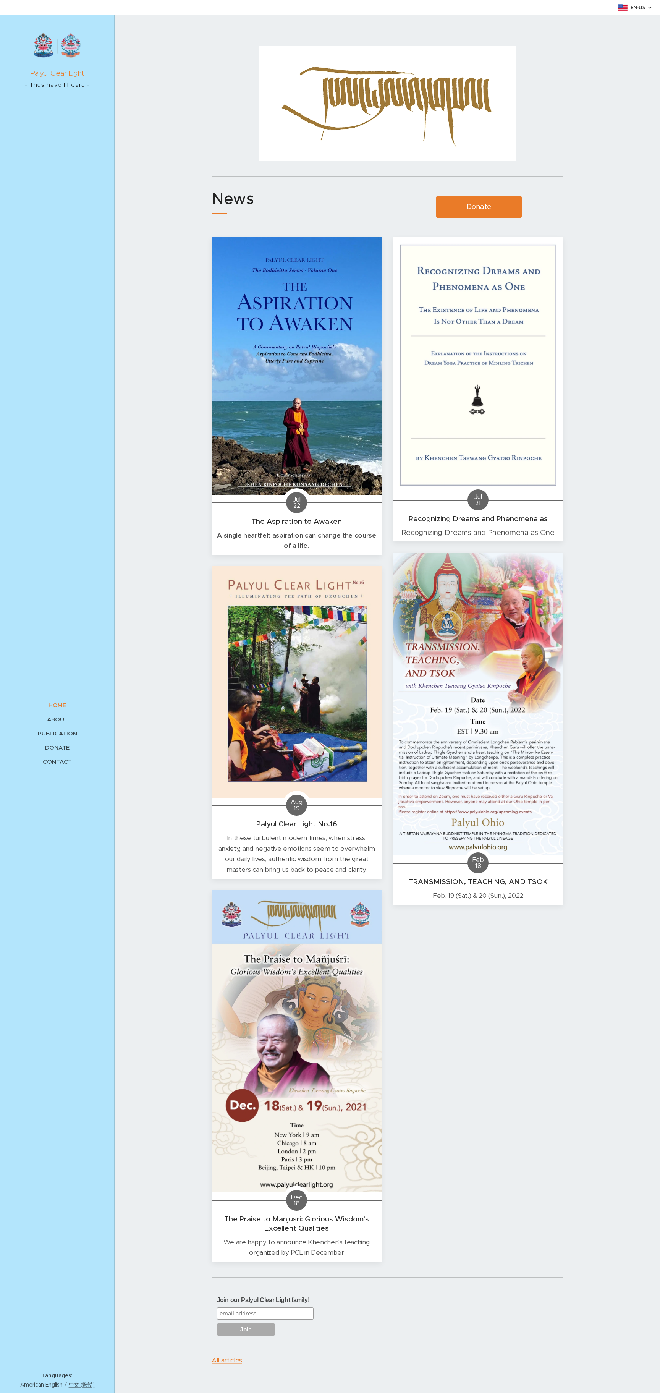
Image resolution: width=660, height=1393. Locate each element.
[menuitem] (57, 705)
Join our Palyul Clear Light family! (263, 1300)
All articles (227, 1360)
